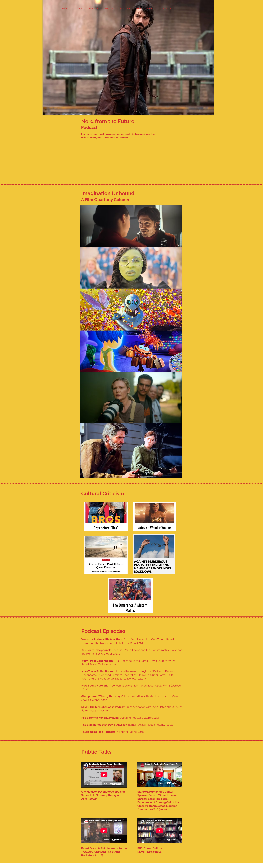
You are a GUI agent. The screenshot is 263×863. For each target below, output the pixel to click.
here (129, 137)
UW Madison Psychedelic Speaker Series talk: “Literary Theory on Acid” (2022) (103, 795)
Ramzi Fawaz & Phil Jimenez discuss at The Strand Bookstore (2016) (104, 852)
